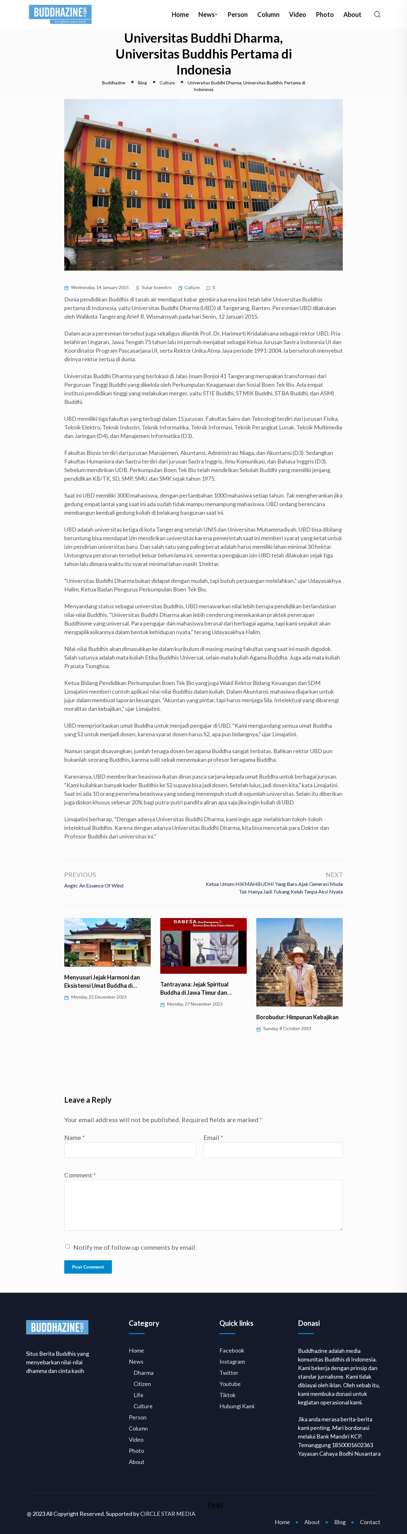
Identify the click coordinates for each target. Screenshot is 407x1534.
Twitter (228, 1372)
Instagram (232, 1361)
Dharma (144, 1372)
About (352, 14)
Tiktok (227, 1394)
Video (297, 14)
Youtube (230, 1383)
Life (138, 1394)
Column (268, 14)
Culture (192, 287)
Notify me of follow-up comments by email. (135, 1247)
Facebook (231, 1350)
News (206, 14)
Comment (80, 1175)
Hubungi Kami (236, 1406)
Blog (340, 1521)
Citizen (142, 1383)
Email (213, 1137)
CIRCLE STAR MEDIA (167, 1513)
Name (74, 1137)
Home (180, 14)
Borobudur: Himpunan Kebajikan (297, 1017)
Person (237, 14)
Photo (325, 14)
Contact (370, 1521)
